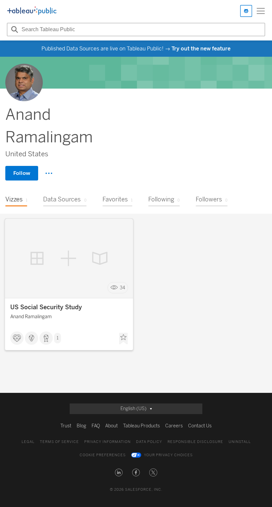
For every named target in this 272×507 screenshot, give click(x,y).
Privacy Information (107, 442)
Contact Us (200, 426)
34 (122, 288)
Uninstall (240, 442)
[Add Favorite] (123, 339)
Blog (81, 426)
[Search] (13, 29)
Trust (65, 426)
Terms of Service (59, 442)
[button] (118, 472)
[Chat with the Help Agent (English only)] (246, 11)
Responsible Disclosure (195, 442)
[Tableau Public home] (31, 11)
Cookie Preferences (103, 455)
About (111, 426)
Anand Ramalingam (31, 317)
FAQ (96, 426)
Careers (174, 426)
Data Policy (149, 442)
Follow (21, 173)
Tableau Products (141, 426)
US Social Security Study (46, 307)
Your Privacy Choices (168, 455)
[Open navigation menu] (261, 11)
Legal (28, 442)
